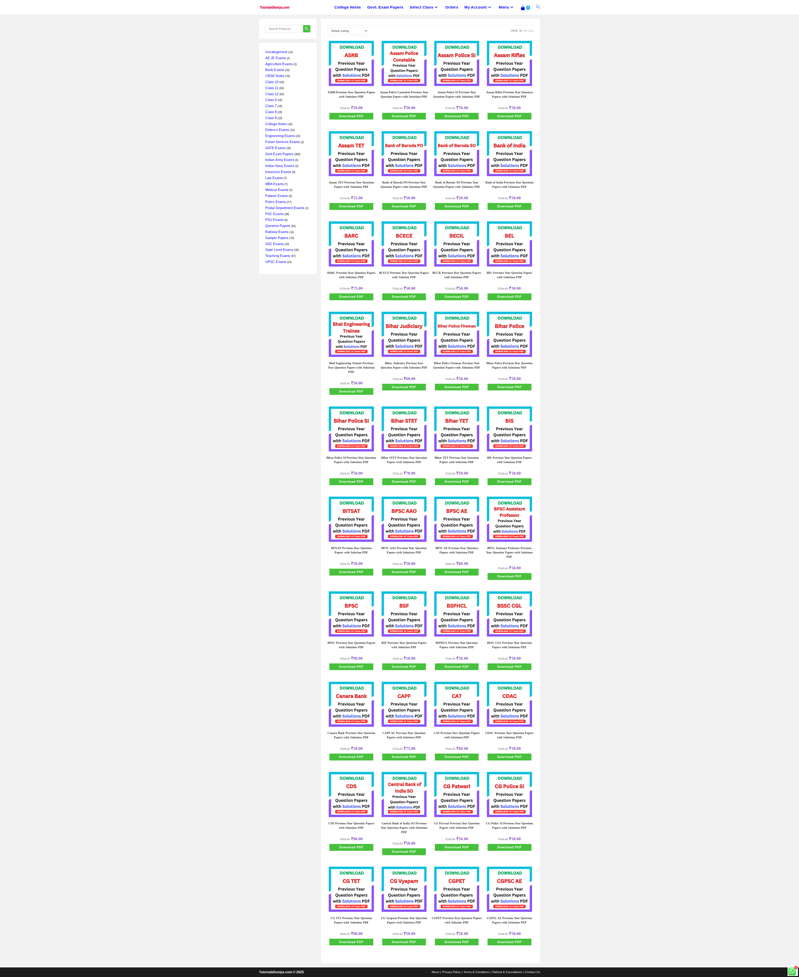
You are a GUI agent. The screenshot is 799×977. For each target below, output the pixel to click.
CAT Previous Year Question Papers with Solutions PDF (457, 735)
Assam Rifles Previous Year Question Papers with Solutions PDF (509, 94)
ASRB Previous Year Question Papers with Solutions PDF (351, 94)
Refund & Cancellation (507, 972)
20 (520, 30)
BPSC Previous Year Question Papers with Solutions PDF (351, 645)
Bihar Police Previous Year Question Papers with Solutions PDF (509, 365)
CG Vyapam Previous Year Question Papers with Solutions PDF (404, 920)
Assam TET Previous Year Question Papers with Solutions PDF (351, 184)
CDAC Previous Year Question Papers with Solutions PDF (509, 735)
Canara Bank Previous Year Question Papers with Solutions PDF (351, 735)
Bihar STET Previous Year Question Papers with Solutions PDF (404, 460)
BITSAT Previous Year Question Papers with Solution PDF (351, 550)
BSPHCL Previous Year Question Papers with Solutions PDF (457, 645)
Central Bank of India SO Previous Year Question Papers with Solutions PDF (404, 828)
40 (525, 30)
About (435, 972)
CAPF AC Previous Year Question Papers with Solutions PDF (404, 735)
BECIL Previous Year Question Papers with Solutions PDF (456, 275)
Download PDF (351, 116)
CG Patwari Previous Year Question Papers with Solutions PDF (457, 825)
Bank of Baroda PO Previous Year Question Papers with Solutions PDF (404, 184)
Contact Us (532, 972)
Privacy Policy (451, 972)
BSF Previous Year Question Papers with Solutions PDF (404, 645)
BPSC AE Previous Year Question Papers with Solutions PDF (456, 550)
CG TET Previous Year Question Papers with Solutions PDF (351, 920)
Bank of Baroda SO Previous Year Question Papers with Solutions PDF (456, 184)
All (531, 30)
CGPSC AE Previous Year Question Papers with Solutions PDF (509, 920)
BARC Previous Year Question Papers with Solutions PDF (351, 275)
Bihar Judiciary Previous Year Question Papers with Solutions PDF (404, 365)
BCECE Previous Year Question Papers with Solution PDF (404, 275)
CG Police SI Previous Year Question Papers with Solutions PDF (509, 825)
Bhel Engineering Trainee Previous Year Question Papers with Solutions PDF (351, 368)
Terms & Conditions (477, 972)
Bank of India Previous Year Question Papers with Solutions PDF (509, 184)
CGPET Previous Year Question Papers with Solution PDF (457, 920)
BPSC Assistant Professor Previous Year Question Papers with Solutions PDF (509, 552)
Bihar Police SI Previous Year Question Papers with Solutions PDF (351, 460)
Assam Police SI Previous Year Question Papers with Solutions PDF (456, 94)
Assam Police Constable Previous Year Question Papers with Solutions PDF (404, 94)
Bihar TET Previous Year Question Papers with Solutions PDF (457, 460)
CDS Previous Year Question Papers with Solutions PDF (351, 825)
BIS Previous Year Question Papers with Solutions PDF (509, 460)
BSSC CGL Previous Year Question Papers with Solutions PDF (509, 645)
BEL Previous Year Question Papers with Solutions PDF (509, 275)
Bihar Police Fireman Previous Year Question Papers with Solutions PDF (456, 365)
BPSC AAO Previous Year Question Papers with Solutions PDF (404, 550)
